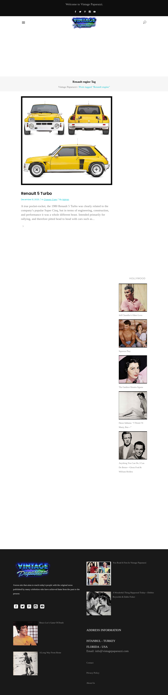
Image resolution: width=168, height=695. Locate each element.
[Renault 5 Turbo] (66, 140)
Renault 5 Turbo (36, 193)
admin (65, 199)
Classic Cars (50, 199)
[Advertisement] (84, 52)
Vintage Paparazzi (67, 87)
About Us (90, 683)
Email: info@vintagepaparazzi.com (107, 651)
